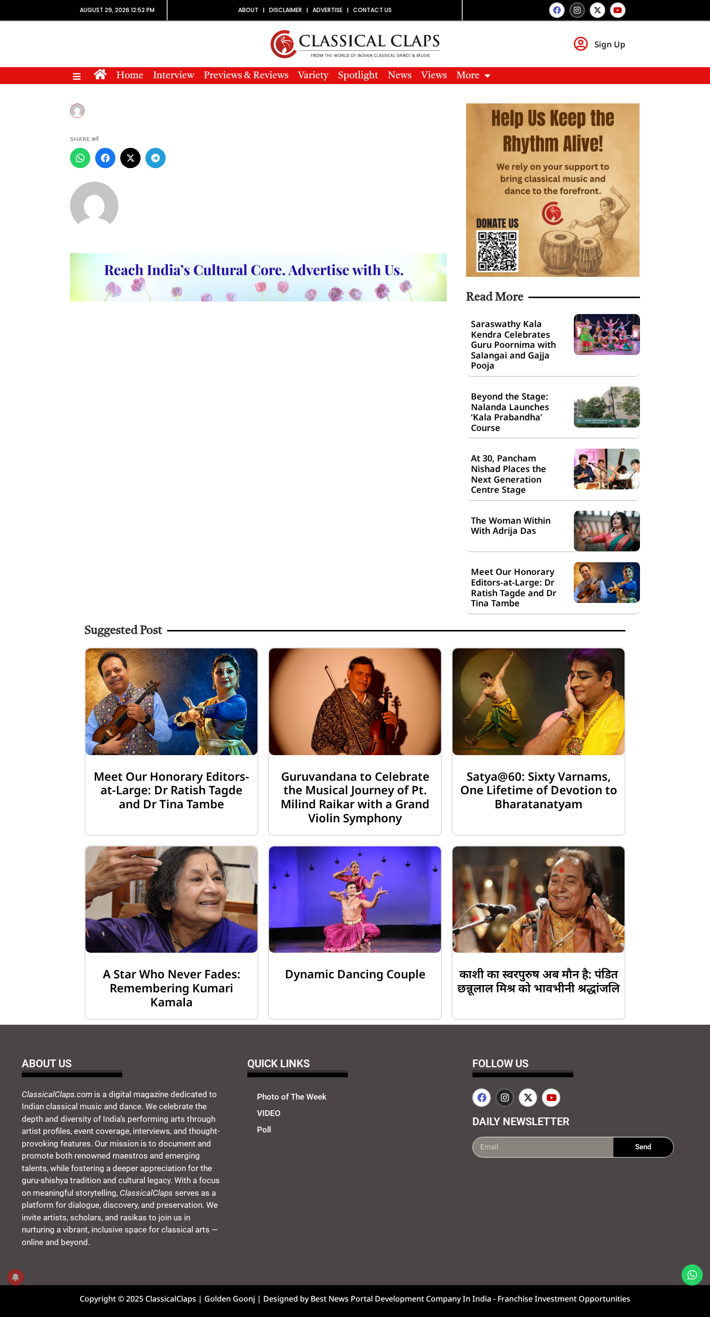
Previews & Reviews (246, 76)
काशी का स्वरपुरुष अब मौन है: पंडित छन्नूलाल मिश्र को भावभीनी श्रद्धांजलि (538, 981)
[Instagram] (577, 10)
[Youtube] (617, 10)
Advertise (327, 10)
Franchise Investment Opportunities (563, 1298)
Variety (313, 76)
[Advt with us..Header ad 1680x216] (258, 298)
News (400, 76)
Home (129, 76)
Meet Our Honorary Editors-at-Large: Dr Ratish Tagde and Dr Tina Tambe (513, 587)
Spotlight (358, 76)
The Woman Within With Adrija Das (511, 526)
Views (434, 76)
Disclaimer (285, 10)
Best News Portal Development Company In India (402, 1298)
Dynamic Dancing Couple (355, 974)
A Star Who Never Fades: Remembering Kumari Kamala (172, 988)
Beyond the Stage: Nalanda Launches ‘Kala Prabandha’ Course (510, 411)
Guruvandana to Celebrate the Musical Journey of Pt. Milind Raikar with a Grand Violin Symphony (355, 797)
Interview (173, 76)
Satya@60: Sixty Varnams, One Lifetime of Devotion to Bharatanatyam (538, 790)
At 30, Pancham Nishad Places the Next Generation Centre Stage (508, 473)
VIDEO (269, 1113)
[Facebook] (557, 10)
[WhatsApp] (80, 158)
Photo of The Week (292, 1097)
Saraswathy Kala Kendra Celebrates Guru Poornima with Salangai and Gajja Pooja (513, 344)
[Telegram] (155, 158)
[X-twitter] (597, 10)
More (468, 76)
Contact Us (372, 10)
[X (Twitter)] (130, 158)
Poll (264, 1129)
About (248, 10)
